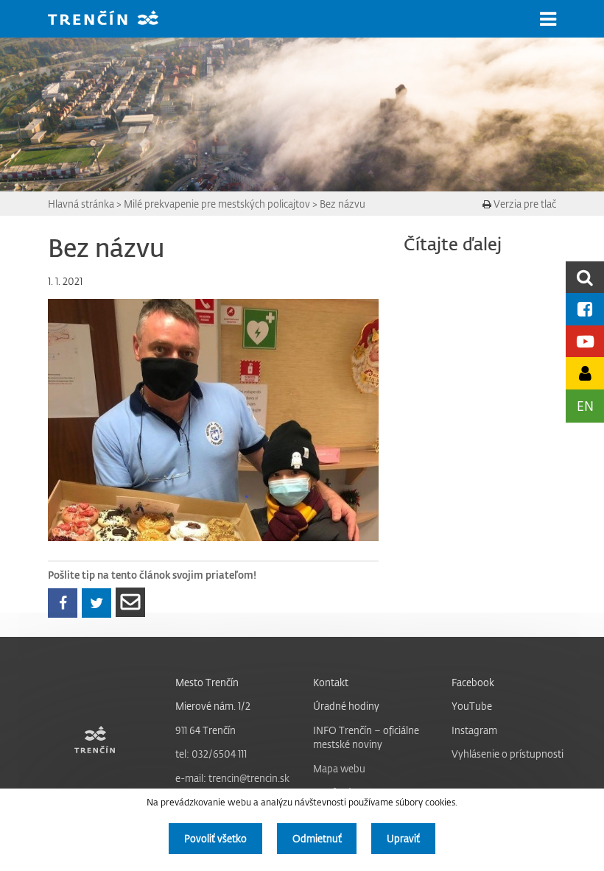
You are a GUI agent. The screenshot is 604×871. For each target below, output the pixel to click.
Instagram (474, 730)
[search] (585, 277)
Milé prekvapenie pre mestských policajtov (217, 203)
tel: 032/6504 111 (211, 753)
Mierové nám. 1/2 (212, 705)
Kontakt (330, 682)
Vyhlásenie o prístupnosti (507, 753)
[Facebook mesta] (585, 309)
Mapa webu (339, 768)
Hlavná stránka (81, 203)
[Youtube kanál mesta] (585, 341)
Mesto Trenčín (207, 682)
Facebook (473, 682)
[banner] (114, 19)
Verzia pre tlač (523, 203)
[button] (548, 19)
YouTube (472, 705)
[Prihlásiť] (585, 373)
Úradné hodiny (346, 705)
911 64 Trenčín (205, 730)
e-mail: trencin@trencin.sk (232, 778)
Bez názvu (342, 203)
